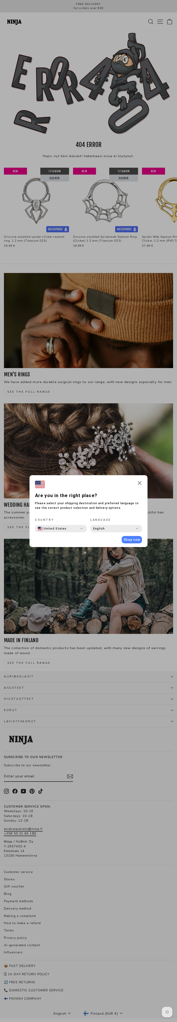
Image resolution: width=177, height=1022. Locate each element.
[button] (139, 484)
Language (100, 519)
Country (44, 519)
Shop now (132, 540)
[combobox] (52, 528)
